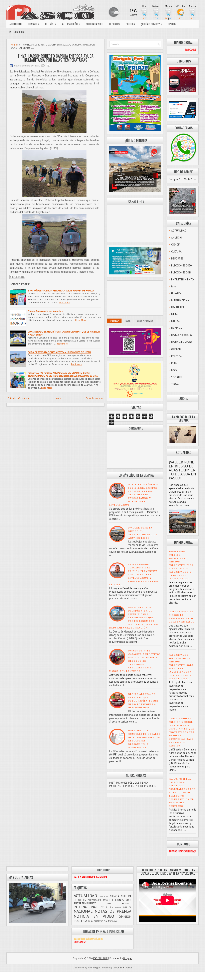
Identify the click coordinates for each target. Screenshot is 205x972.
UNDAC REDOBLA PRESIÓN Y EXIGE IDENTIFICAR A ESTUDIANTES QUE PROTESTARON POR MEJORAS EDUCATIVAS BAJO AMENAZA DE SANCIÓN (134, 617)
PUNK (174, 363)
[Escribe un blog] (15, 277)
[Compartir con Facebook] (23, 277)
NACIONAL (177, 328)
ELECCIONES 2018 (181, 272)
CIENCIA (175, 244)
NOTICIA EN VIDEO (94, 24)
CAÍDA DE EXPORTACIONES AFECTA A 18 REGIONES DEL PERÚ (59, 352)
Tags (128, 321)
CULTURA (176, 251)
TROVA (175, 384)
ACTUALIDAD (15, 24)
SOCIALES (176, 377)
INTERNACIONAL (17, 32)
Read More (64, 302)
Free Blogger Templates (99, 967)
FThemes (127, 967)
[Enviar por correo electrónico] (11, 277)
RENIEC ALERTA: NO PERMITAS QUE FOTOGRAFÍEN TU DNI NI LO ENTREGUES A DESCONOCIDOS (143, 701)
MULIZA (175, 321)
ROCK (174, 370)
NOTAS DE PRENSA (182, 335)
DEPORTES (114, 24)
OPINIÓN (172, 24)
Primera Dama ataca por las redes (45, 311)
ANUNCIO (176, 237)
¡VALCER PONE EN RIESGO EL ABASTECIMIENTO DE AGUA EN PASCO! (182, 470)
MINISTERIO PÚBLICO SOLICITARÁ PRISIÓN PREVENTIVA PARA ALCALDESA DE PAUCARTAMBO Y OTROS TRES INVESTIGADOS (133, 494)
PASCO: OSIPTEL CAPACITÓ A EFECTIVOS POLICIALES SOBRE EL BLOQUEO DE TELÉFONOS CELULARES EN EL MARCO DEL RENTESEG (135, 661)
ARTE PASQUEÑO (71, 24)
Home (14, 44)
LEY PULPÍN (177, 307)
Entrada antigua (94, 398)
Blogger (127, 958)
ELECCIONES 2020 (181, 265)
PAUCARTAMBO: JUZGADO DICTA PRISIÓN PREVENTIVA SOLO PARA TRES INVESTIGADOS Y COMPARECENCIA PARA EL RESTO (134, 574)
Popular (114, 321)
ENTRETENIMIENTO (182, 279)
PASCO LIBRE (100, 958)
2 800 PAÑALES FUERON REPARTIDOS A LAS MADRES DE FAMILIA (61, 290)
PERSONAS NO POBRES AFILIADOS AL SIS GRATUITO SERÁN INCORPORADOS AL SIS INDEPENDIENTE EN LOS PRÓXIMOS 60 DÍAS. (63, 374)
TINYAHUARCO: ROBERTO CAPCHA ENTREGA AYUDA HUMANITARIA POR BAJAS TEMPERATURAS (55, 58)
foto (173, 286)
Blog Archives (145, 321)
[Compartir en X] (19, 277)
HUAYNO (176, 293)
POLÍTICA (130, 24)
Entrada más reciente (19, 398)
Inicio (58, 398)
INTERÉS (50, 24)
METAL (175, 314)
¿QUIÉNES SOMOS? (151, 24)
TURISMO (34, 24)
